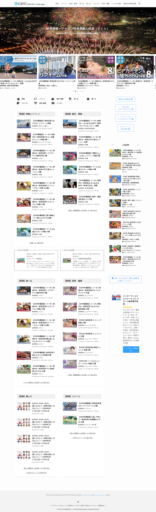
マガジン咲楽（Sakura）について (86, 505)
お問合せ (70, 505)
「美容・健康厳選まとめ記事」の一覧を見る (82, 375)
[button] (139, 3)
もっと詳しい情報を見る (131, 349)
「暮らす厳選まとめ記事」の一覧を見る (36, 468)
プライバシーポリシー (59, 505)
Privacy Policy (86, 495)
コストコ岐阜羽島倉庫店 (86, 256)
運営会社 (101, 505)
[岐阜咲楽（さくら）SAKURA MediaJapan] (29, 4)
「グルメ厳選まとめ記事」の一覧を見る (36, 382)
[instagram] (78, 502)
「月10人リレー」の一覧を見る (36, 473)
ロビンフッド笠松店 (40, 256)
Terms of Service (100, 495)
